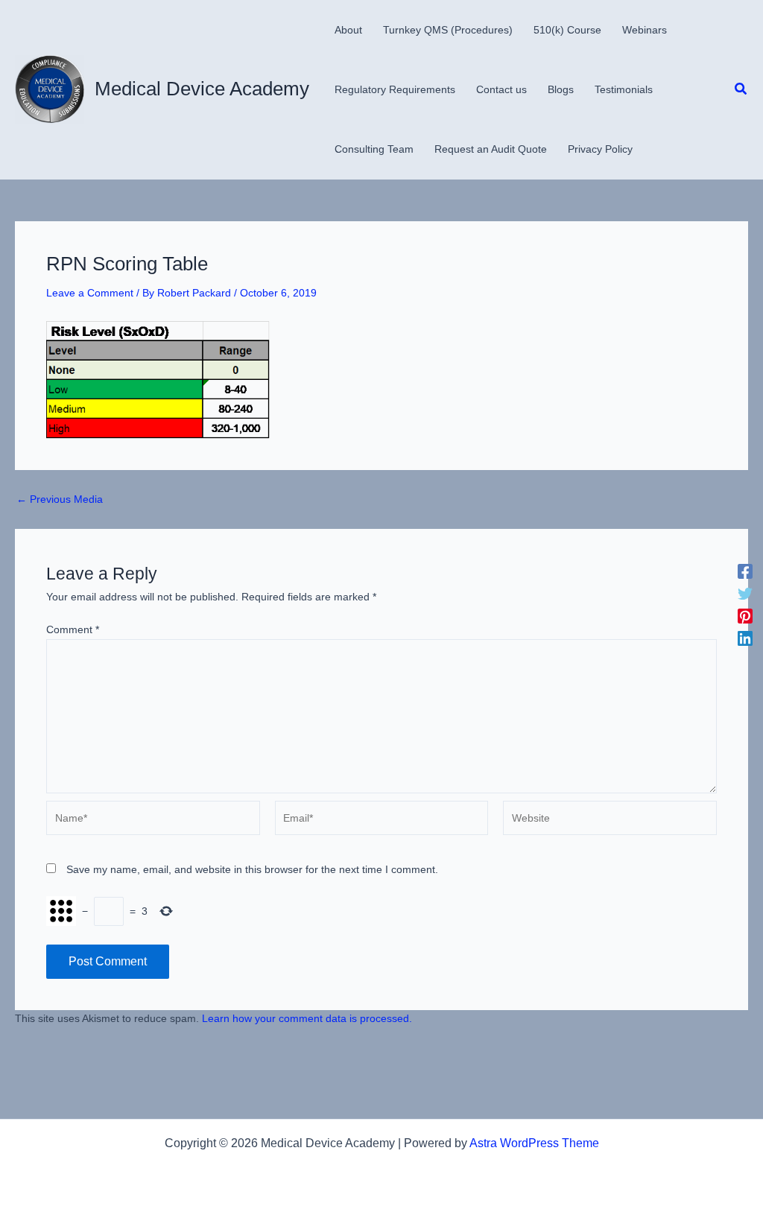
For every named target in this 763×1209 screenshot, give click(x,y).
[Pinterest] (745, 616)
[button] (741, 89)
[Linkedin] (745, 638)
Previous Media (59, 499)
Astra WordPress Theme (534, 1143)
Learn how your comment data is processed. (307, 1018)
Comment (72, 629)
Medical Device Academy (202, 88)
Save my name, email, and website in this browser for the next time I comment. (252, 869)
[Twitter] (745, 593)
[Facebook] (745, 571)
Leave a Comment (89, 293)
